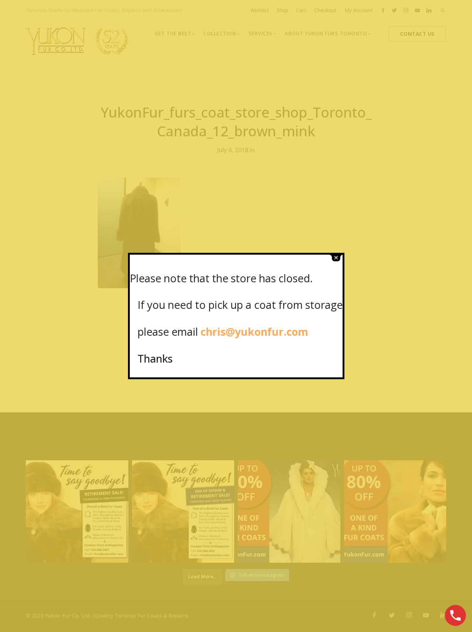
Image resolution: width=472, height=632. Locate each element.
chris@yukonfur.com (254, 331)
